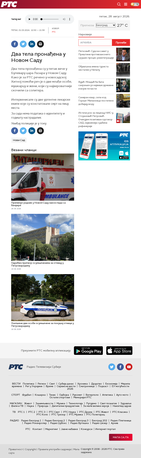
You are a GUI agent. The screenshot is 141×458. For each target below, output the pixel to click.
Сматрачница (87, 386)
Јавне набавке (69, 429)
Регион (42, 383)
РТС (27, 429)
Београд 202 (99, 420)
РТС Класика (120, 411)
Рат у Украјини (33, 386)
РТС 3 (42, 411)
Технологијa (76, 403)
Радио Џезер (99, 423)
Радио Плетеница (121, 420)
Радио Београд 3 (78, 420)
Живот (28, 403)
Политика (28, 383)
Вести (16, 383)
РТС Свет (54, 411)
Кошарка (40, 394)
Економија (111, 383)
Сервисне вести (66, 386)
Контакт (37, 429)
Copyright (30, 449)
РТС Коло (42, 414)
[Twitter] (23, 44)
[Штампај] (40, 44)
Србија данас (66, 383)
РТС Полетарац (95, 414)
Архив (114, 423)
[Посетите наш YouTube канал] (129, 366)
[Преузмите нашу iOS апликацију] (119, 350)
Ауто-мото (122, 394)
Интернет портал (105, 429)
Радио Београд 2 (55, 420)
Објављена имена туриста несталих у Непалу (93, 68)
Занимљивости (44, 403)
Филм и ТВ (17, 405)
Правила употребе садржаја (54, 449)
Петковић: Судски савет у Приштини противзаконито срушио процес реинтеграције (96, 54)
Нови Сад (19, 140)
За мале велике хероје (96, 405)
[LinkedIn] (31, 44)
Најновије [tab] (85, 34)
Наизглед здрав (122, 405)
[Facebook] (14, 44)
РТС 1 (21, 411)
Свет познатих (108, 403)
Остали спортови (60, 397)
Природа (42, 405)
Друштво (96, 383)
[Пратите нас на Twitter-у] (111, 366)
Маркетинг (51, 429)
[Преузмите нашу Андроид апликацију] (88, 350)
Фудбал (26, 394)
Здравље (125, 403)
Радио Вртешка (79, 423)
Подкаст (103, 386)
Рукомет (77, 394)
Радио (14, 420)
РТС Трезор (58, 414)
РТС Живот (102, 411)
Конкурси (86, 429)
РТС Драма (85, 411)
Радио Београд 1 (31, 420)
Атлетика (107, 394)
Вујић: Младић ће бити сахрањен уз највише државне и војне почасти (95, 85)
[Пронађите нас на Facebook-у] (120, 366)
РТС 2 (31, 411)
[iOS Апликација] (104, 145)
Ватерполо (92, 394)
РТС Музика (76, 414)
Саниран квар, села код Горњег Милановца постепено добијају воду (96, 101)
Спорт (15, 394)
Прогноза (87, 25)
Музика (61, 403)
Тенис (52, 394)
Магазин (16, 403)
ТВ (14, 411)
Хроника (82, 383)
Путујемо (91, 403)
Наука (30, 405)
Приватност (16, 449)
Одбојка (64, 394)
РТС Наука (69, 411)
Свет (52, 383)
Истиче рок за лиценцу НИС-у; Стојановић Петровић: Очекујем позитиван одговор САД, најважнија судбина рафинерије (96, 119)
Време (49, 386)
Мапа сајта (121, 437)
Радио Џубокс (58, 423)
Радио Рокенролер (35, 423)
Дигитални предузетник (66, 405)
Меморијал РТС (82, 397)
